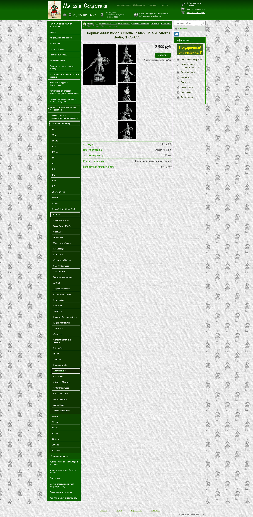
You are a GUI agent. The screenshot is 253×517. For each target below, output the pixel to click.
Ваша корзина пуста (196, 12)
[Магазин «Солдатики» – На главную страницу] (54, 10)
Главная (103, 510)
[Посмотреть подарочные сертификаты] (190, 54)
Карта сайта (136, 510)
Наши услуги (187, 87)
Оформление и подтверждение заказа (191, 65)
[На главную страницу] (65, 14)
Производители (123, 5)
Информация (139, 5)
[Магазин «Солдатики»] (85, 6)
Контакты (152, 5)
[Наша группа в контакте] (176, 34)
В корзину (163, 55)
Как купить (186, 77)
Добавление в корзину (191, 59)
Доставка (185, 82)
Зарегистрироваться (196, 9)
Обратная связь (188, 92)
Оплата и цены (188, 72)
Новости (164, 5)
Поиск (119, 510)
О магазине (183, 28)
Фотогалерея (187, 97)
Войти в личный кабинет (194, 4)
